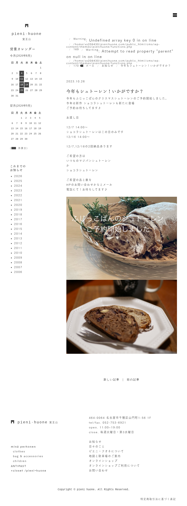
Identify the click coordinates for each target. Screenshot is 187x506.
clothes (19, 451)
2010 (18, 252)
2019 (18, 209)
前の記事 (133, 379)
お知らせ (95, 441)
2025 (18, 180)
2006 (18, 271)
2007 (18, 267)
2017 (18, 219)
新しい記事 (111, 379)
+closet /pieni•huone (29, 470)
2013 (18, 238)
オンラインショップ (103, 460)
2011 (18, 247)
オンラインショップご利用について (114, 465)
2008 (18, 262)
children (20, 460)
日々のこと (97, 446)
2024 (18, 185)
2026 (18, 176)
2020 (18, 204)
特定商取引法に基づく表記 (158, 499)
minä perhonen (23, 446)
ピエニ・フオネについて (106, 451)
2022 (18, 195)
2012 (18, 243)
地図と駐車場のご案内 (105, 456)
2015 (18, 228)
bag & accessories (28, 456)
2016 (18, 224)
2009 (18, 257)
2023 (18, 190)
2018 (18, 214)
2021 (18, 200)
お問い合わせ (98, 470)
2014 (18, 233)
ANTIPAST (18, 466)
